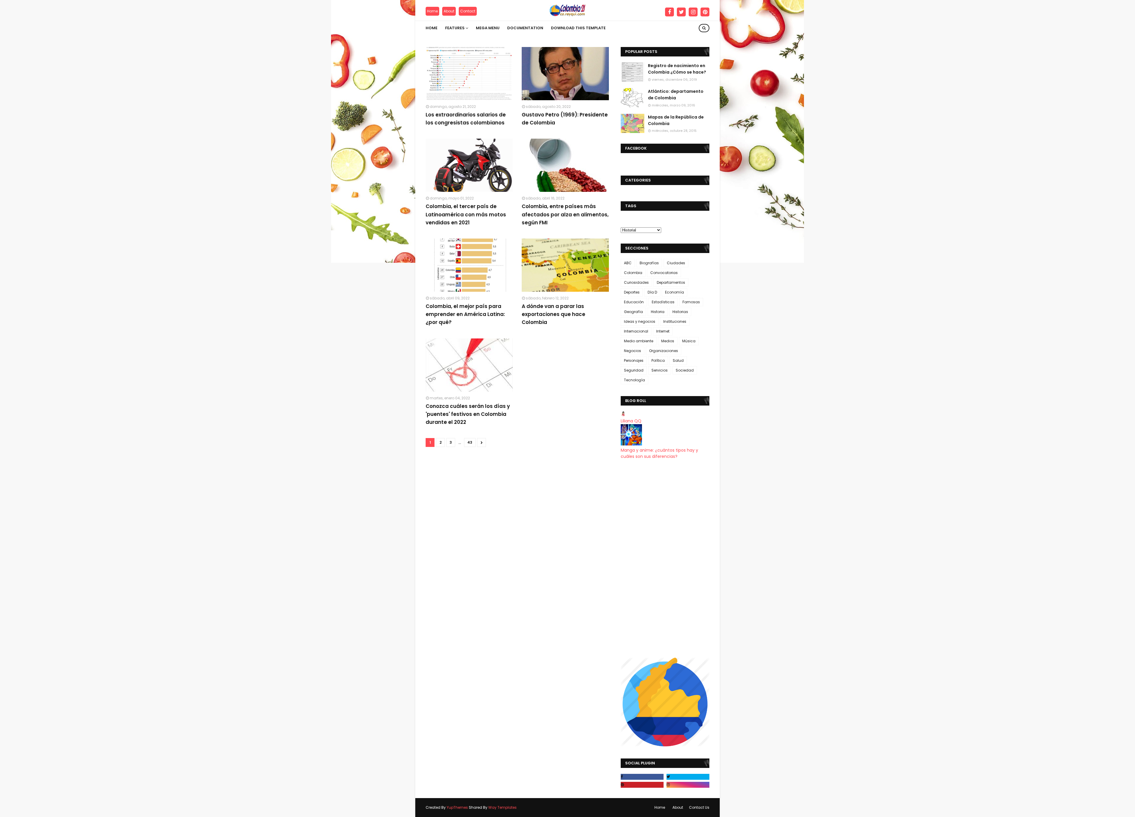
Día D (652, 292)
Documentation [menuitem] (525, 28)
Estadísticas (663, 301)
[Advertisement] (665, 558)
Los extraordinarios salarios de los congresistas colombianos (466, 118)
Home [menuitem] (431, 28)
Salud (678, 360)
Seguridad (633, 370)
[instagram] (693, 12)
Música (688, 340)
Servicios (659, 370)
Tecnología (634, 379)
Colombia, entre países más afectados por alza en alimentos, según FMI (565, 214)
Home (432, 11)
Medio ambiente (638, 340)
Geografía (633, 311)
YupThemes (457, 807)
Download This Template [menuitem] (578, 28)
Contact (467, 11)
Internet (662, 331)
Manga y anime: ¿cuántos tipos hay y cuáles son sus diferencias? (659, 453)
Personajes (633, 360)
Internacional (636, 331)
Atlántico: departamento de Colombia (675, 94)
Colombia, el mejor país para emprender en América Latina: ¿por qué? (465, 314)
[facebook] (669, 12)
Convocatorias (664, 272)
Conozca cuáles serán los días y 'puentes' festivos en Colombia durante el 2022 (468, 414)
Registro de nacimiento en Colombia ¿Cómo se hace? (677, 69)
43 (469, 442)
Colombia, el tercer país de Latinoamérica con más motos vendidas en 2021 (466, 214)
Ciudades (676, 262)
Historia (657, 311)
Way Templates (502, 807)
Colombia (633, 272)
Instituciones (674, 321)
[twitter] (681, 12)
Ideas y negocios (639, 321)
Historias (680, 311)
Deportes (632, 292)
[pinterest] (705, 12)
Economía (674, 292)
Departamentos (671, 282)
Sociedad (685, 370)
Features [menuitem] (455, 28)
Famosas (691, 301)
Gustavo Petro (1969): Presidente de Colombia (565, 118)
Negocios (632, 350)
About (449, 11)
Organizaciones (663, 350)
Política (658, 360)
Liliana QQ (631, 421)
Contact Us (699, 807)
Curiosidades (636, 282)
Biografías (649, 262)
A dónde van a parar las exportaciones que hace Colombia (553, 314)
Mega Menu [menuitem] (488, 28)
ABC (628, 262)
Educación (634, 301)
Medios (667, 340)
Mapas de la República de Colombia (676, 120)
